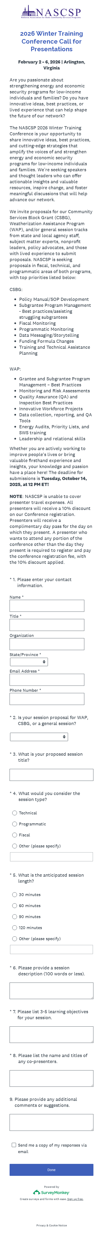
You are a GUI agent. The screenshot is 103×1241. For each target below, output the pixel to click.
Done (51, 1169)
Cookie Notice (58, 1225)
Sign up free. (75, 1199)
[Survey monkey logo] (51, 1192)
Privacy (41, 1225)
